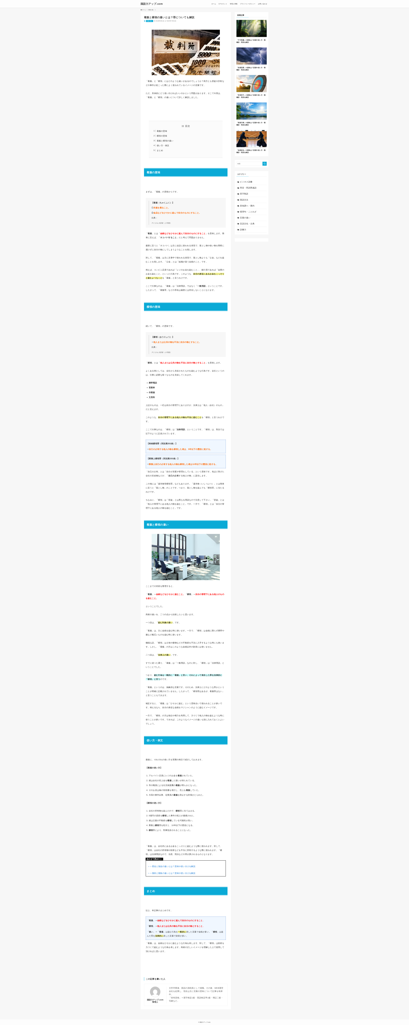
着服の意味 (162, 131)
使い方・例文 (163, 145)
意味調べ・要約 (247, 206)
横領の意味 (162, 136)
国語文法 (244, 200)
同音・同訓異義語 (248, 188)
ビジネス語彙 (246, 182)
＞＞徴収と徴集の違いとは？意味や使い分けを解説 (171, 873)
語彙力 (243, 229)
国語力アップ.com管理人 (155, 1001)
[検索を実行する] (264, 164)
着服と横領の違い (165, 141)
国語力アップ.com (152, 4)
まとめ (160, 150)
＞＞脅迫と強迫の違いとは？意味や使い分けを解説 (171, 866)
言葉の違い (149, 21)
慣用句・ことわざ (248, 212)
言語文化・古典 (247, 224)
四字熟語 (244, 194)
